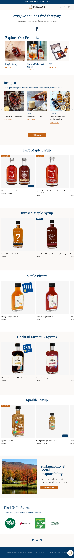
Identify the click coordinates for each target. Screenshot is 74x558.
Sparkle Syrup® (7, 441)
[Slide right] (39, 202)
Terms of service (32, 552)
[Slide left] (35, 202)
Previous (2, 109)
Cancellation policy (64, 554)
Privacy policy (22, 552)
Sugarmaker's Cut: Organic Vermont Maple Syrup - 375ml (52, 192)
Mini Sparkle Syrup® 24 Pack (46, 441)
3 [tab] (37, 128)
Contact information (63, 552)
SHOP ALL (8, 68)
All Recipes (37, 135)
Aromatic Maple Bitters (44, 317)
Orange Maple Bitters (9, 317)
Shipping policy (52, 552)
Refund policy (42, 552)
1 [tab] (31, 128)
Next (72, 109)
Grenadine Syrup (42, 378)
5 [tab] (43, 128)
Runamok (14, 552)
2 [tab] (34, 128)
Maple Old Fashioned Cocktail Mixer (15, 378)
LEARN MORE (49, 487)
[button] (4, 7)
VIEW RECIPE (8, 120)
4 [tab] (40, 128)
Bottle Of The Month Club (11, 254)
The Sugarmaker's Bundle (11, 191)
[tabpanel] (15, 56)
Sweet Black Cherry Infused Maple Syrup (51, 254)
